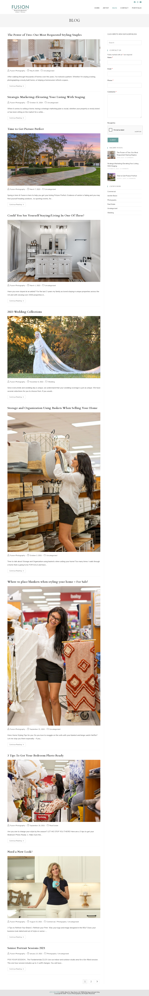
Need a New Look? (20, 852)
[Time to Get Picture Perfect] (111, 177)
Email (110, 69)
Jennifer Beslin (112, 196)
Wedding (51, 382)
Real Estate (54, 825)
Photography (61, 922)
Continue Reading (17, 86)
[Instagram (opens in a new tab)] (137, 2)
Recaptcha (111, 123)
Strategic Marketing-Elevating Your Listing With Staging (46, 97)
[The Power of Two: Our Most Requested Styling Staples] (111, 155)
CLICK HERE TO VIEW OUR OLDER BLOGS (122, 34)
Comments (111, 92)
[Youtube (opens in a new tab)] (140, 2)
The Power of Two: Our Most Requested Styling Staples (44, 35)
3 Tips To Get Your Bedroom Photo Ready (35, 755)
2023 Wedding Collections (24, 312)
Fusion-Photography (17, 71)
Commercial (51, 922)
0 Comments (129, 158)
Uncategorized (49, 71)
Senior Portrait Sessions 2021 (26, 948)
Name (110, 57)
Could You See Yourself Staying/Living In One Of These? (45, 215)
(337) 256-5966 (54, 992)
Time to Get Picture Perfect (25, 129)
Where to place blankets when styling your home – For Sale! (47, 582)
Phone (110, 80)
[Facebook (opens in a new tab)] (134, 2)
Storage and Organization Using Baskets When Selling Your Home (52, 408)
